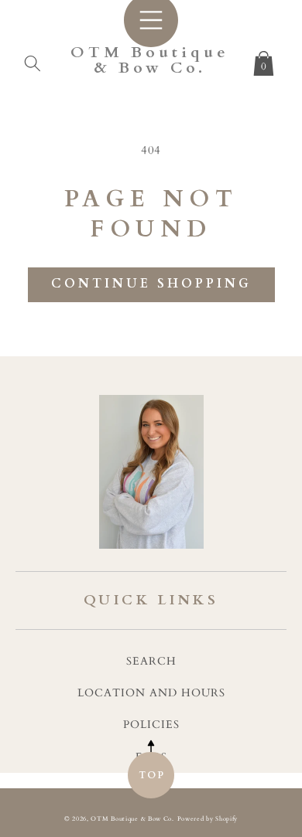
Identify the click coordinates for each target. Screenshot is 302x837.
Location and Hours (151, 693)
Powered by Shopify (208, 819)
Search (151, 661)
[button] (32, 60)
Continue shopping (151, 283)
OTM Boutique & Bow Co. (132, 819)
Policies (151, 724)
